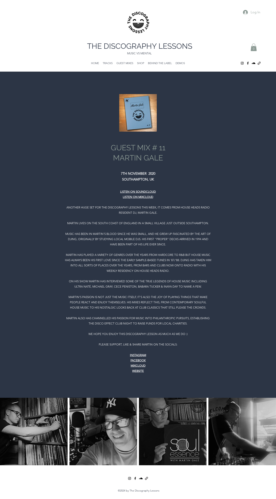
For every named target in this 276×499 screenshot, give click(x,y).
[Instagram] (242, 63)
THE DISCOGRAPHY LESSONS (139, 46)
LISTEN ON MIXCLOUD (138, 197)
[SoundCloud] (253, 63)
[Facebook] (248, 63)
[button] (253, 47)
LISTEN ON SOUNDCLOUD (138, 191)
